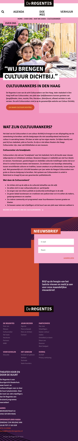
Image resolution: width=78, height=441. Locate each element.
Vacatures (6, 338)
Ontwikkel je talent (45, 338)
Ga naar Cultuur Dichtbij (20, 107)
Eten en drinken (26, 332)
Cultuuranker (7, 332)
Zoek (3, 12)
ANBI (5, 343)
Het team (6, 335)
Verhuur (66, 11)
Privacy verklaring (45, 358)
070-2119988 (5, 428)
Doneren (42, 343)
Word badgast (43, 346)
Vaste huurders (26, 363)
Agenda (18, 11)
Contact (24, 335)
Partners (6, 340)
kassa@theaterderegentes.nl (11, 431)
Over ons (28, 19)
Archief (41, 355)
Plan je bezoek (26, 329)
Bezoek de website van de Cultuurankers (22, 210)
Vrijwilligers (43, 329)
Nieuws (5, 329)
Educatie (6, 355)
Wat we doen (40, 19)
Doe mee (42, 13)
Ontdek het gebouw (28, 355)
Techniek (24, 360)
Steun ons (42, 340)
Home (20, 19)
